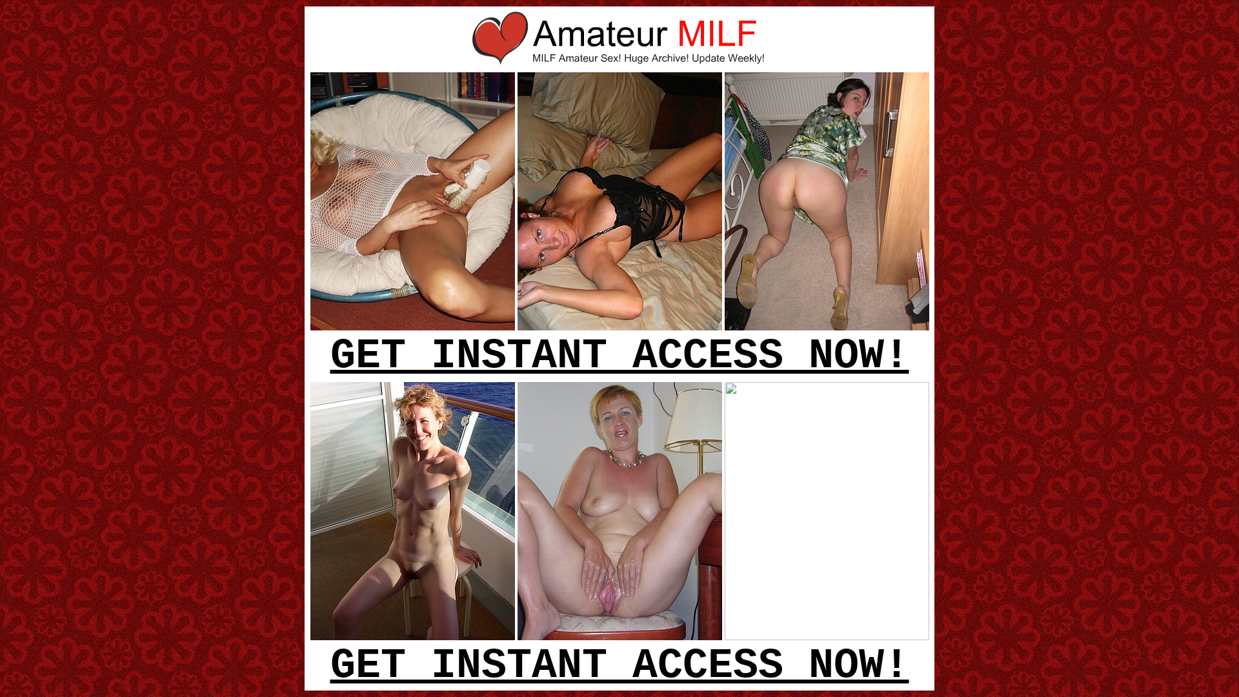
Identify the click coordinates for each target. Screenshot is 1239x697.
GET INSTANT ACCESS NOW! (619, 356)
